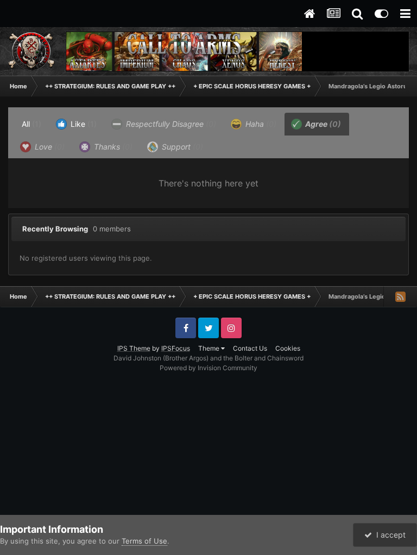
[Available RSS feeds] (400, 296)
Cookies (287, 348)
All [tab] (31, 123)
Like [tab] (82, 123)
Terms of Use (144, 541)
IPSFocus (175, 348)
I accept (389, 534)
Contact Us (250, 348)
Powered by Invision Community (208, 368)
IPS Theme (133, 348)
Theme (209, 348)
